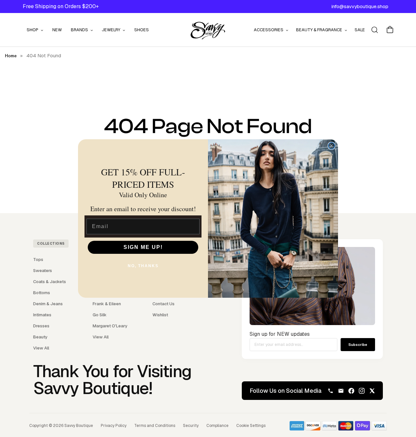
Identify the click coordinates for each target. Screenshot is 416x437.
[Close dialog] (331, 146)
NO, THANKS (143, 266)
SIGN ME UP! (143, 247)
